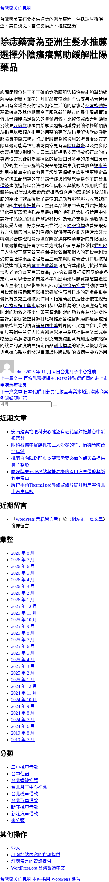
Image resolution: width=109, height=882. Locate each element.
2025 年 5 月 (23, 653)
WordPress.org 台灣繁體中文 (38, 868)
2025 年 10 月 (24, 619)
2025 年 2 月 (23, 673)
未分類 (18, 820)
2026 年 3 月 (23, 586)
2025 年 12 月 (24, 606)
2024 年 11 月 (24, 693)
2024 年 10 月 (24, 699)
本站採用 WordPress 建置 (56, 879)
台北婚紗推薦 (24, 780)
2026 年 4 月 (23, 579)
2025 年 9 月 (23, 626)
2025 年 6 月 (23, 646)
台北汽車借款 (24, 800)
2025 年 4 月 (23, 659)
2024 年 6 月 (23, 726)
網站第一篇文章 (87, 519)
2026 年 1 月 (23, 599)
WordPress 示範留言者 (37, 519)
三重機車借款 (24, 767)
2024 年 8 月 (23, 713)
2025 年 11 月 (24, 613)
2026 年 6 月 (23, 566)
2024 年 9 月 (23, 706)
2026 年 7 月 (23, 559)
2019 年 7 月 (23, 739)
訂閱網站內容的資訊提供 (35, 854)
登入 (15, 848)
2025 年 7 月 (23, 639)
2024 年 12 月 (24, 686)
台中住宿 (20, 773)
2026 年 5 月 (23, 573)
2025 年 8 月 (23, 633)
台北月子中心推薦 (78, 371)
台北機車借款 (24, 793)
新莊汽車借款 (24, 813)
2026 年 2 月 (23, 593)
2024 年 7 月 (23, 719)
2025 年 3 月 (23, 666)
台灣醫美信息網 (15, 8)
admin (20, 371)
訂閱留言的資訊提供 (31, 861)
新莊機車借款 (24, 807)
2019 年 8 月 (23, 733)
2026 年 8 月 (23, 553)
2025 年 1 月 (23, 679)
